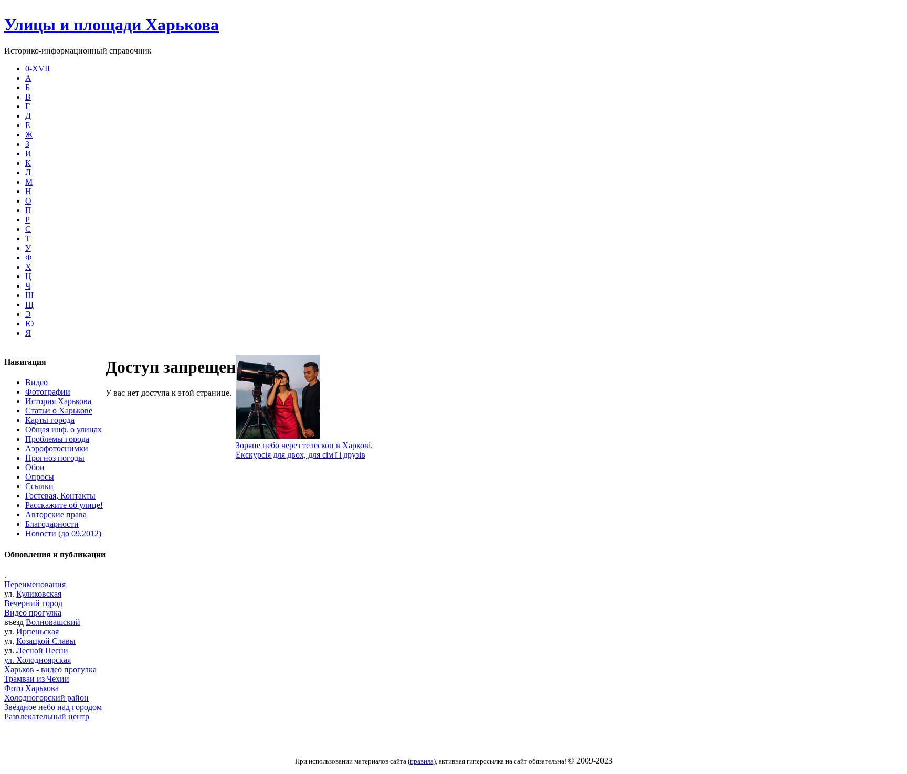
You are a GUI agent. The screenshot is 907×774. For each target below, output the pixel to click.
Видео (36, 382)
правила (422, 761)
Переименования (35, 584)
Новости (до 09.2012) (63, 533)
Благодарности (52, 523)
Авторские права (56, 514)
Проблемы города (57, 438)
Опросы (39, 476)
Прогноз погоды (55, 457)
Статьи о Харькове (58, 410)
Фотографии (47, 391)
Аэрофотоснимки (56, 448)
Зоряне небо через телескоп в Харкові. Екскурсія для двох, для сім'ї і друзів (304, 450)
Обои (35, 467)
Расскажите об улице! (64, 505)
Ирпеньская (37, 631)
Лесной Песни (42, 650)
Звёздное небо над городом (53, 707)
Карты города (50, 420)
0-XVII (37, 68)
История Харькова (58, 401)
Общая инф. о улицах (63, 429)
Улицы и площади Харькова (111, 24)
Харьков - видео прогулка (50, 669)
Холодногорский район (46, 697)
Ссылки (39, 486)
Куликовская (38, 593)
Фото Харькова (31, 688)
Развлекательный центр (46, 716)
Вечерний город (33, 603)
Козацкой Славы (46, 641)
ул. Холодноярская (37, 659)
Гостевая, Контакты (60, 495)
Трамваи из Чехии (36, 678)
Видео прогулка (32, 612)
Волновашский (53, 622)
